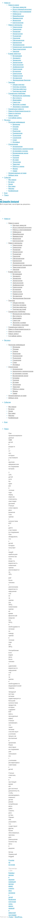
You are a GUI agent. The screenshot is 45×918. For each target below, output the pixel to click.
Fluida (10, 917)
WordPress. (18, 917)
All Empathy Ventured (9, 201)
